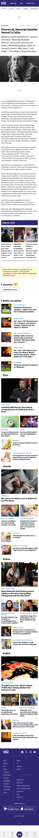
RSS (18, 794)
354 (9, 305)
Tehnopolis (7, 787)
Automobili (7, 789)
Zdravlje (6, 772)
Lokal (5, 792)
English (4, 708)
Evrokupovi (18, 362)
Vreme (19, 769)
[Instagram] (31, 752)
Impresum (20, 783)
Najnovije (13, 3)
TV (17, 763)
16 (9, 348)
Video (18, 760)
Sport (5, 763)
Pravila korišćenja (23, 786)
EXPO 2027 (16, 720)
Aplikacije (20, 791)
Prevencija (5, 496)
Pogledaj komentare (10, 290)
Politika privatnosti (23, 788)
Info (4, 760)
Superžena (6, 781)
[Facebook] (22, 752)
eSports (6, 784)
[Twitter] (26, 752)
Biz (4, 766)
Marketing (20, 780)
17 (9, 319)
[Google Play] (11, 808)
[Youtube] (35, 752)
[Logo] (3, 3)
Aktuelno (4, 429)
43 (9, 333)
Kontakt (19, 797)
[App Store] (28, 808)
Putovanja (7, 775)
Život (5, 769)
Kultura (4, 26)
